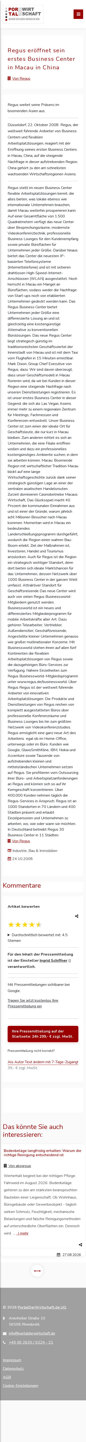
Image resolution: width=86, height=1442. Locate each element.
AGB (7, 1377)
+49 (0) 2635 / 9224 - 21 (31, 1342)
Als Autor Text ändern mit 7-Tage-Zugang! (43, 1062)
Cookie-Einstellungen (20, 1385)
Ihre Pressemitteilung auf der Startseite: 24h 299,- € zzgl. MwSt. (42, 1034)
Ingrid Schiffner (53, 960)
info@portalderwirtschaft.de (32, 1333)
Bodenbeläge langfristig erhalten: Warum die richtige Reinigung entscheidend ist (42, 1152)
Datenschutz (13, 1368)
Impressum (12, 1360)
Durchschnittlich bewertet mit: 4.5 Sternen (38, 937)
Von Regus (21, 78)
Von (19, 1166)
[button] (43, 1245)
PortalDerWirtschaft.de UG (42, 1307)
